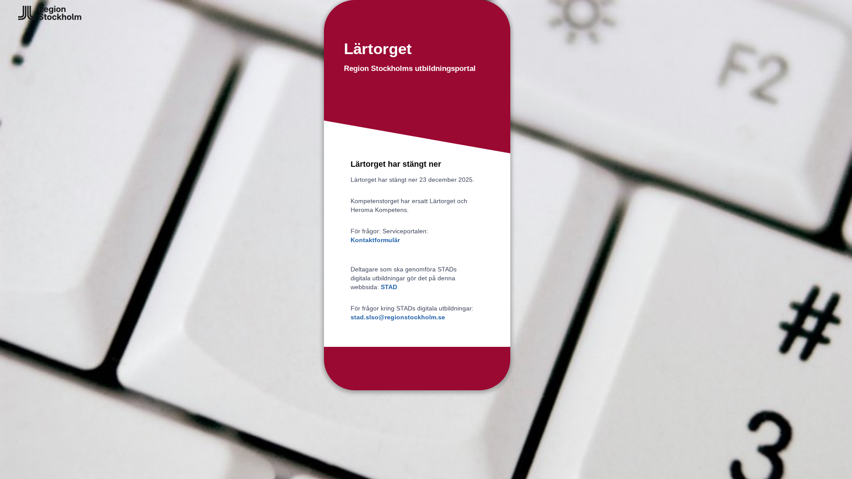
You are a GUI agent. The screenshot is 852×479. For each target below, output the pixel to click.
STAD (389, 287)
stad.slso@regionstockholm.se (398, 317)
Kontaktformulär (375, 239)
